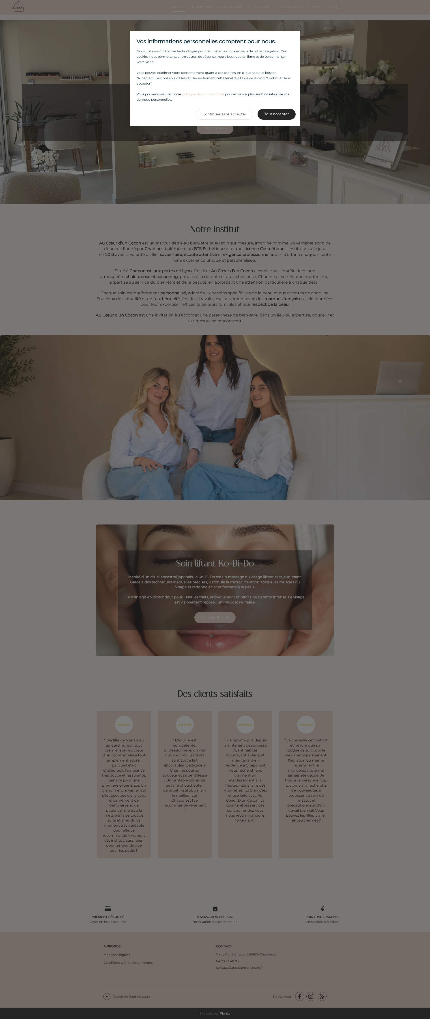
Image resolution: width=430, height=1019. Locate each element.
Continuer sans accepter (224, 114)
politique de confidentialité (203, 94)
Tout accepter (276, 114)
